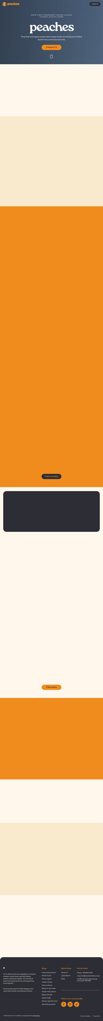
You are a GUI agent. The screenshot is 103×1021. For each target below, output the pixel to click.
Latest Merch (65, 976)
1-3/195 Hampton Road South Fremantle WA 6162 (87, 980)
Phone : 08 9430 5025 (85, 973)
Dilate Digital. (36, 1015)
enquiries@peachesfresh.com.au (88, 976)
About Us (64, 972)
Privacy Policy (96, 1016)
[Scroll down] (51, 56)
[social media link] (63, 1004)
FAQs (63, 979)
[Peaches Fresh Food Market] (4, 968)
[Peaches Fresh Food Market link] (10, 4)
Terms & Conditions (85, 1016)
